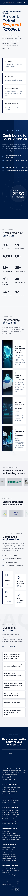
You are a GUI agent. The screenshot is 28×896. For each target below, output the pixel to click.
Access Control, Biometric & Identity (11, 835)
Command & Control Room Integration (11, 837)
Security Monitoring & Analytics (9, 791)
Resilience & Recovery (8, 793)
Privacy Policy (14, 886)
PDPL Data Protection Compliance (10, 812)
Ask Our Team (7, 646)
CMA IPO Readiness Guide (9, 802)
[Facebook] (10, 777)
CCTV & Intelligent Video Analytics (10, 833)
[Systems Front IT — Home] (12, 2)
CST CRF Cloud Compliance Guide (11, 800)
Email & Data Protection (8, 789)
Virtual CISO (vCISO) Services (9, 818)
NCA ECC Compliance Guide (9, 796)
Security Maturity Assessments (9, 816)
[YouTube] (8, 777)
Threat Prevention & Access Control (11, 787)
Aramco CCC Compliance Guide (10, 798)
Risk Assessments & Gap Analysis (10, 814)
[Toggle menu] (25, 2)
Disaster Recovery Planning (9, 823)
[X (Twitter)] (5, 777)
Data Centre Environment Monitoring (11, 839)
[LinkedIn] (3, 777)
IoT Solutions (5, 831)
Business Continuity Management (10, 821)
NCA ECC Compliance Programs (10, 810)
